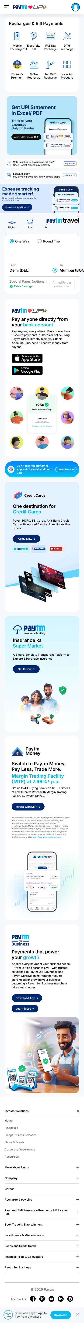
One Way (22, 241)
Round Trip (51, 241)
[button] (62, 284)
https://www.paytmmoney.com (47, 837)
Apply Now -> (26, 538)
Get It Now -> (26, 669)
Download (60, 1315)
